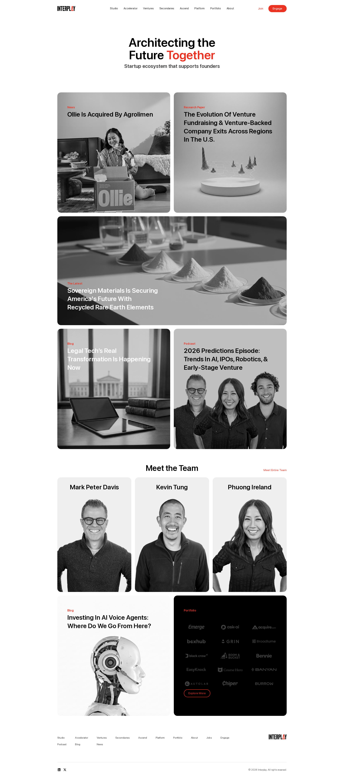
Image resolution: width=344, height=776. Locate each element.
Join (260, 8)
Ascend (184, 8)
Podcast (61, 744)
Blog (77, 744)
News (100, 744)
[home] (75, 8)
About (230, 8)
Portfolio (215, 8)
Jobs (209, 738)
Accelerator (130, 8)
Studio (114, 8)
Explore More (197, 693)
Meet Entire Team (275, 470)
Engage (277, 8)
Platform (199, 8)
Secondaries (166, 8)
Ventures (148, 8)
